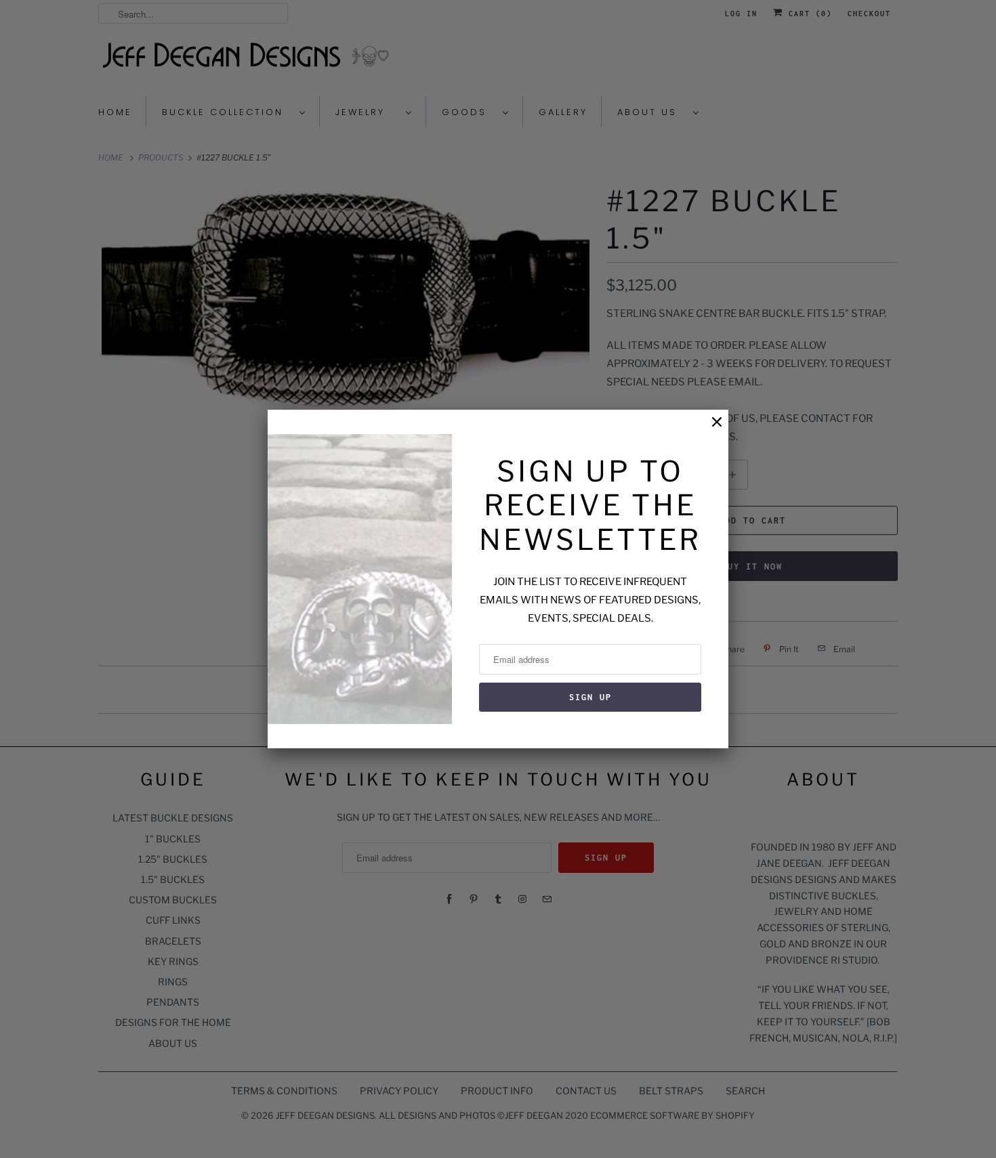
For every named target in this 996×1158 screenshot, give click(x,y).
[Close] (710, 429)
